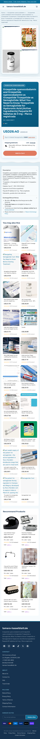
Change (32, 143)
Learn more (31, 137)
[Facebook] (4, 646)
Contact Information (8, 706)
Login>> (9, 544)
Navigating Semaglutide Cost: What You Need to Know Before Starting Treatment (10, 272)
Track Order (6, 684)
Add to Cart (20, 153)
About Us (5, 673)
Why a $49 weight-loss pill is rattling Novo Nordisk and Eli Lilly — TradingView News (11, 356)
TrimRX (23, 327)
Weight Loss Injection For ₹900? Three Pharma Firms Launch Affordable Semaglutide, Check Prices (29, 468)
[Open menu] (3, 6)
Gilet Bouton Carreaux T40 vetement (29, 567)
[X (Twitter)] (23, 646)
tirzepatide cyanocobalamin (16, 12)
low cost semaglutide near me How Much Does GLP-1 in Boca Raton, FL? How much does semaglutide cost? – (11, 412)
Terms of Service (7, 700)
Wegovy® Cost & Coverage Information (28, 244)
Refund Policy (6, 693)
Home (3, 12)
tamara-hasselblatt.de (16, 7)
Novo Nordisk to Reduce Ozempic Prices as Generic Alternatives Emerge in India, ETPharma (28, 384)
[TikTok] (18, 646)
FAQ (3, 680)
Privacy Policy (6, 696)
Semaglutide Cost (26, 495)
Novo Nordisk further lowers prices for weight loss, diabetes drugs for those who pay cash (11, 300)
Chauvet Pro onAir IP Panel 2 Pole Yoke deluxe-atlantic (11, 567)
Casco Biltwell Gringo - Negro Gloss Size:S (10, 533)
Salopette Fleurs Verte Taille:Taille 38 (27, 600)
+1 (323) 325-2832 (8, 660)
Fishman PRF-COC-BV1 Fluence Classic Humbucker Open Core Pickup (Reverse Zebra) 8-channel (11, 600)
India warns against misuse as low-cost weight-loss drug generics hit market (11, 328)
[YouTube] (14, 646)
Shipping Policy (7, 703)
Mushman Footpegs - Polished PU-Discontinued (28, 533)
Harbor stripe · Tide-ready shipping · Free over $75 (20, 1)
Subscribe (32, 717)
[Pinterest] (28, 646)
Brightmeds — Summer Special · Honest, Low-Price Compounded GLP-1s (11, 244)
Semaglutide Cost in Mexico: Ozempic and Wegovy (27, 412)
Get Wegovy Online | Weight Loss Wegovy (9, 440)
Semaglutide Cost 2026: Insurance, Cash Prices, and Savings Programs (29, 272)
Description (7, 170)
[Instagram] (9, 646)
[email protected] (9, 210)
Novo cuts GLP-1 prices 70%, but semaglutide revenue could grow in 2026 (11, 384)
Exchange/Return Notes (11, 198)
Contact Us (6, 677)
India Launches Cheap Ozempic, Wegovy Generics (29, 356)
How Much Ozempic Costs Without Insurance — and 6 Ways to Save (29, 440)
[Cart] (37, 6)
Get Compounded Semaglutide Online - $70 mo (28, 300)
